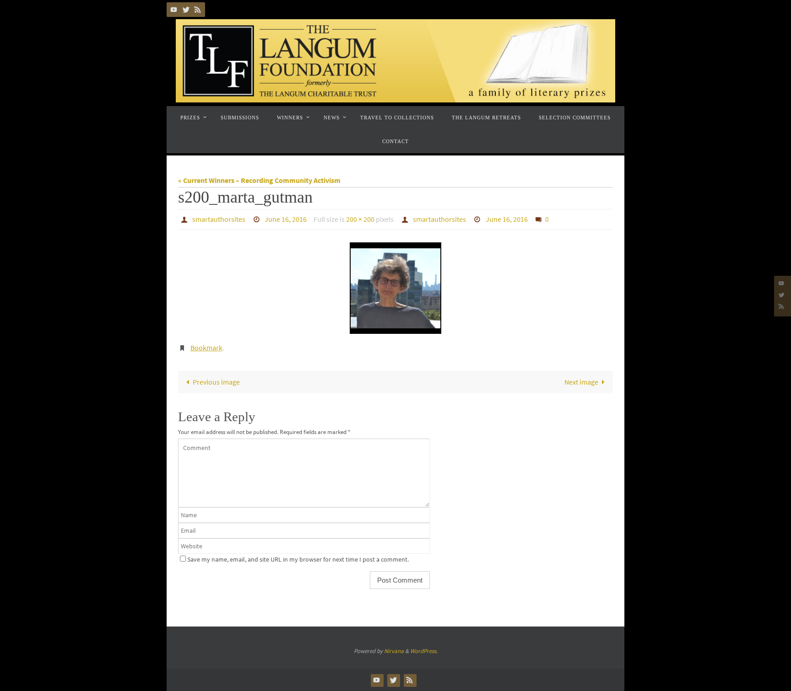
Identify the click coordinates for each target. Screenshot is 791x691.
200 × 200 (360, 219)
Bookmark (206, 347)
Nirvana (394, 651)
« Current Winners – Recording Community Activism (259, 180)
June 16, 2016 (286, 219)
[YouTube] (174, 9)
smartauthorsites (218, 219)
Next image (581, 381)
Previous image (216, 381)
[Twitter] (186, 9)
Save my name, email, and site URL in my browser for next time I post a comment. (298, 559)
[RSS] (197, 9)
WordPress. (424, 651)
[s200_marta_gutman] (395, 288)
